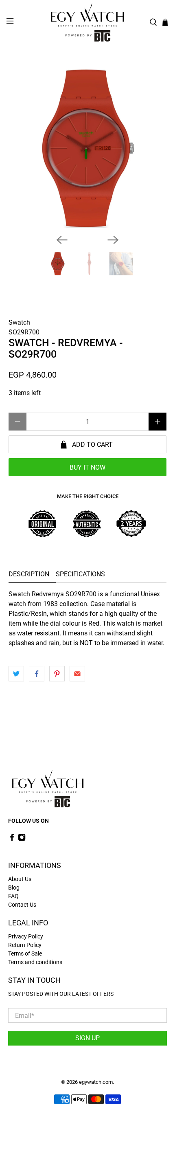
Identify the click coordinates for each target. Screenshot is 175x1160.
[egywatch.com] (87, 22)
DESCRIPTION (29, 574)
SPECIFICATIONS (80, 574)
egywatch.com (96, 1082)
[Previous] (62, 240)
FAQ (13, 896)
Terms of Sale (25, 953)
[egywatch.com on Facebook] (12, 839)
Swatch (19, 322)
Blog (14, 887)
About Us (19, 879)
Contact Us (22, 904)
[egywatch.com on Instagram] (22, 839)
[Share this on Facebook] (36, 673)
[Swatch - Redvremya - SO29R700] (88, 148)
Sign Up (87, 1038)
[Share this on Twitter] (16, 673)
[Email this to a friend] (77, 673)
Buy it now (87, 467)
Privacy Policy (25, 936)
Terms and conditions (35, 962)
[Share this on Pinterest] (57, 673)
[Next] (113, 240)
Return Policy (25, 945)
